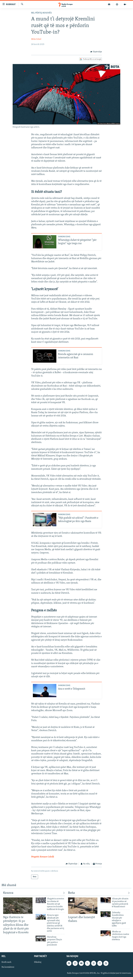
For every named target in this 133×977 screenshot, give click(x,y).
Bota (71, 893)
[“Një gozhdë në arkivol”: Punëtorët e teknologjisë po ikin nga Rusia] (44, 519)
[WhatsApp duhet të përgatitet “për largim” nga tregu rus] (44, 241)
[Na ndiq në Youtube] (81, 963)
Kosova (8, 893)
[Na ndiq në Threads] (93, 963)
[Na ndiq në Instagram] (75, 963)
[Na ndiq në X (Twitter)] (87, 963)
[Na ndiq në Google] (105, 963)
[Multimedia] (125, 4)
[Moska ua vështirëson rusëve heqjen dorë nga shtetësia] (106, 933)
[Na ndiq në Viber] (99, 963)
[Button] (96, 51)
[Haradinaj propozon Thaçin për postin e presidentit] (41, 938)
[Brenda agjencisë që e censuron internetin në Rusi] (44, 356)
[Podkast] (117, 4)
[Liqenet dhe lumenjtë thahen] (82, 905)
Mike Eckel (36, 39)
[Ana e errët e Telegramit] (44, 690)
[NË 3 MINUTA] (109, 4)
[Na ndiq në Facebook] (68, 963)
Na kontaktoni (8, 967)
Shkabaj (37, 962)
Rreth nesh (6, 962)
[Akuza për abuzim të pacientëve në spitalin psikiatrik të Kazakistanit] (106, 900)
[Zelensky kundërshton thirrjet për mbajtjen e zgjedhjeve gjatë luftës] (106, 914)
